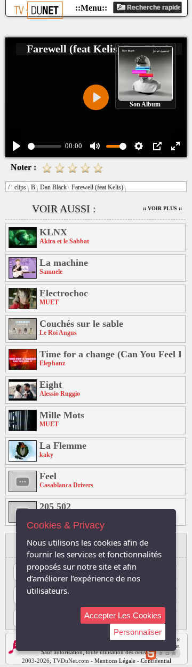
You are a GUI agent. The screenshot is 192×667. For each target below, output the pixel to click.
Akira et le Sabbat (64, 241)
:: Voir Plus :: (162, 208)
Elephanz (52, 363)
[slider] (44, 146)
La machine (63, 262)
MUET (49, 302)
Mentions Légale (114, 660)
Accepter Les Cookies (123, 615)
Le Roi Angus (58, 332)
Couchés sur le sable (81, 323)
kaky (46, 454)
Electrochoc (63, 293)
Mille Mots (61, 415)
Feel (48, 476)
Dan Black (53, 187)
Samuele (50, 271)
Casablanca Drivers (66, 485)
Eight (50, 384)
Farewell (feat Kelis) (97, 187)
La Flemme (62, 445)
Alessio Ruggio (59, 393)
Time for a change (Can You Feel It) (110, 354)
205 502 (55, 506)
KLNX (53, 232)
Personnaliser (138, 632)
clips (20, 187)
